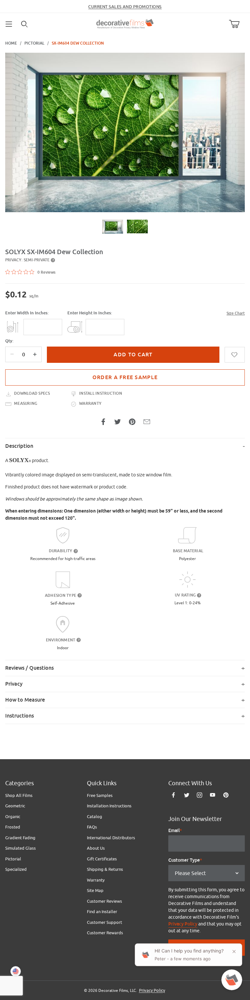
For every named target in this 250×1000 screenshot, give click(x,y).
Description (19, 446)
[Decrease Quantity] (12, 354)
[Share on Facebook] (103, 421)
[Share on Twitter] (117, 421)
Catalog (94, 816)
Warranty (95, 880)
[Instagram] (199, 795)
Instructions (19, 715)
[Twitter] (186, 795)
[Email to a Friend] (147, 421)
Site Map (95, 890)
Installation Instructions (109, 805)
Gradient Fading (20, 837)
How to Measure (25, 699)
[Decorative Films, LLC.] (124, 23)
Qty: (9, 341)
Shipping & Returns (105, 869)
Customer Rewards (105, 932)
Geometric (15, 805)
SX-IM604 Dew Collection (78, 43)
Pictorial (34, 43)
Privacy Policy (182, 924)
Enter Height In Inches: (89, 313)
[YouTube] (212, 795)
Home (11, 43)
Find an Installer (102, 911)
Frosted (12, 826)
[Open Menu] (9, 24)
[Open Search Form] (25, 24)
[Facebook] (173, 795)
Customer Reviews (104, 901)
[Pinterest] (225, 795)
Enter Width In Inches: (27, 313)
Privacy (13, 683)
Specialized (16, 869)
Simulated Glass (20, 848)
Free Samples (100, 795)
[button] (112, 226)
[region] (125, 226)
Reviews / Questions (29, 667)
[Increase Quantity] (34, 354)
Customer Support (104, 922)
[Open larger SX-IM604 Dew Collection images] (125, 132)
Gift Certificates (102, 858)
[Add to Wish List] (235, 355)
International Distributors (111, 837)
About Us (96, 848)
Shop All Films (19, 795)
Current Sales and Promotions (124, 6)
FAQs (92, 826)
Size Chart (236, 313)
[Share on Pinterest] (132, 421)
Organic (12, 816)
